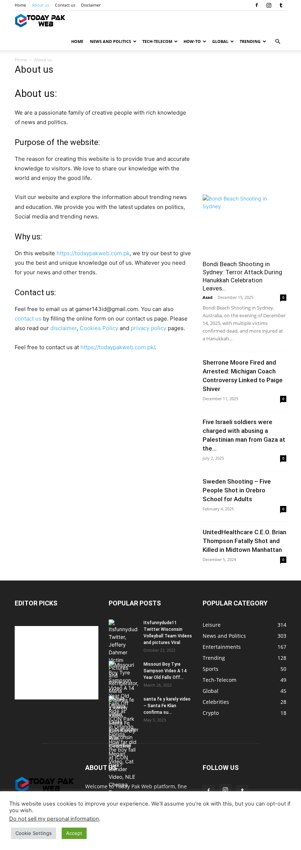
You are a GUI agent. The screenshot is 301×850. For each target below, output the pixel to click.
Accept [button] (74, 833)
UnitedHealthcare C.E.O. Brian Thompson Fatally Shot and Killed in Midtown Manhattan (244, 540)
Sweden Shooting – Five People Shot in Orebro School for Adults (237, 490)
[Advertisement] (244, 144)
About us (40, 5)
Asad (208, 297)
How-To (192, 41)
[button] (277, 41)
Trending (250, 41)
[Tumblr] (280, 5)
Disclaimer (91, 5)
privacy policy (148, 328)
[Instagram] (268, 5)
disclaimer (63, 328)
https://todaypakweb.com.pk (93, 253)
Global (220, 41)
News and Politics (110, 41)
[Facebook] (256, 5)
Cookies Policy (99, 328)
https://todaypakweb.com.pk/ (117, 347)
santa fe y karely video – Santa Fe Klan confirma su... (167, 706)
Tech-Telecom (157, 41)
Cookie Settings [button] (33, 833)
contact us (28, 318)
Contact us (65, 5)
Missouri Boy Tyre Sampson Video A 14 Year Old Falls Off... (165, 671)
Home (20, 5)
